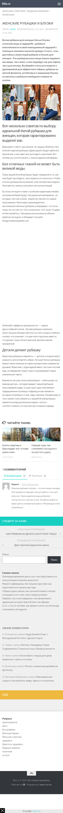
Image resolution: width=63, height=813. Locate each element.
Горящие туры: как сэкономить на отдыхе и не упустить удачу (44, 449)
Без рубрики (8, 729)
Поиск (5, 554)
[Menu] (59, 4)
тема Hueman (46, 785)
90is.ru (6, 3)
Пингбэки (38, 476)
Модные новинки (37, 11)
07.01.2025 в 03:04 (30, 484)
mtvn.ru (36, 811)
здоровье (7, 740)
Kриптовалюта (9, 722)
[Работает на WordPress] (24, 785)
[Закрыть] (2, 810)
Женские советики (13, 11)
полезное (8, 15)
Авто (4, 726)
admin (13, 29)
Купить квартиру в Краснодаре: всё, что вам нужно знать (15, 449)
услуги (5, 755)
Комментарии (16, 476)
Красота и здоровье (12, 744)
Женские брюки (10, 733)
